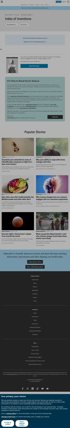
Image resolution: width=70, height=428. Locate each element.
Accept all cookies (7, 423)
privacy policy (11, 413)
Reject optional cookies (22, 423)
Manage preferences (8, 417)
